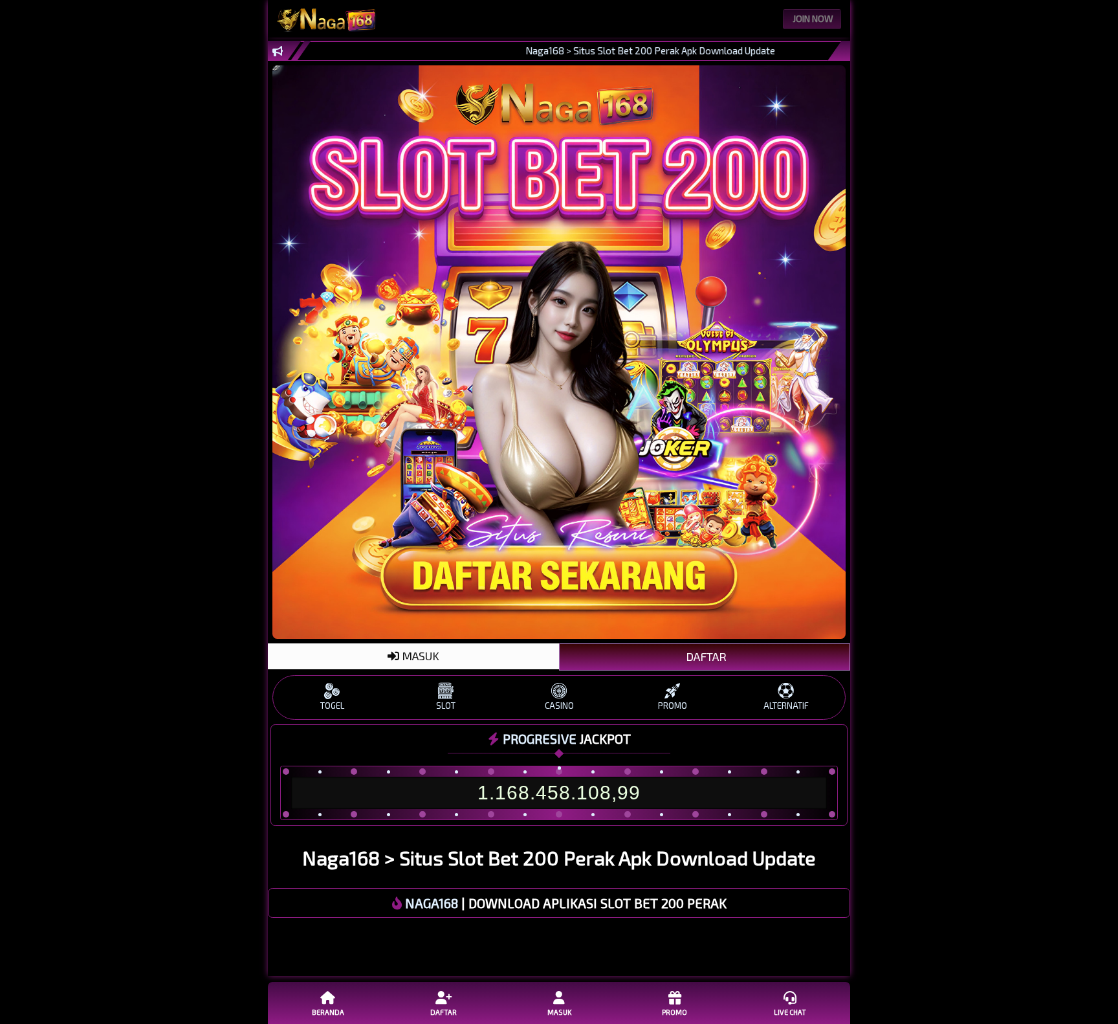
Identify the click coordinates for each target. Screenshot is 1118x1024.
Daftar (443, 1012)
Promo (674, 1012)
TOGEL (332, 705)
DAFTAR (705, 656)
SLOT (445, 705)
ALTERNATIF (786, 705)
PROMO (672, 705)
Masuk (559, 1012)
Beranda (328, 1012)
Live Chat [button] (790, 1012)
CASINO (559, 705)
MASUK (419, 656)
